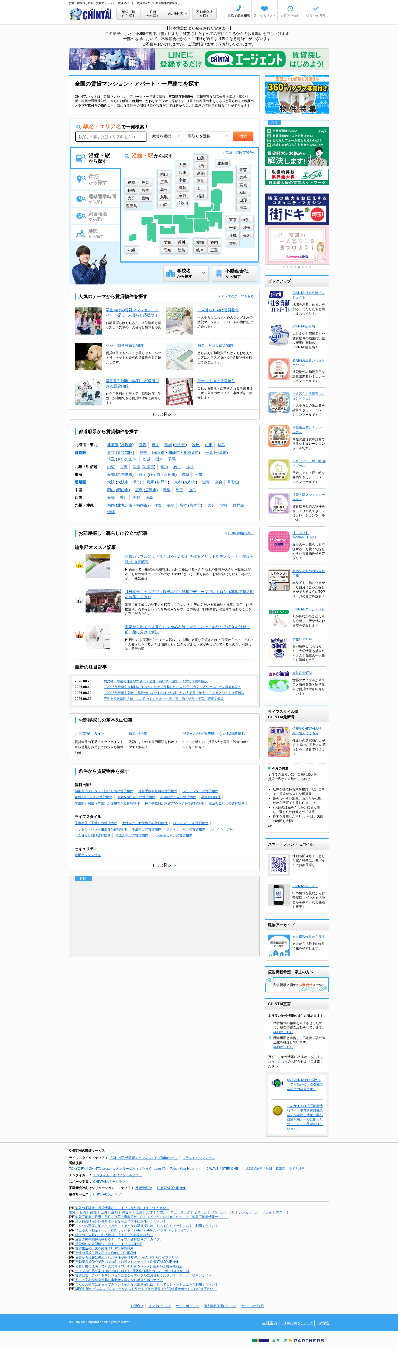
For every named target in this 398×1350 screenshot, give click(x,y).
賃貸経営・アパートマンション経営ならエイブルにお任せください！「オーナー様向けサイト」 (145, 1275)
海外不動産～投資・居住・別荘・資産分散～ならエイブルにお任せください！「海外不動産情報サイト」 (151, 1217)
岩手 (155, 445)
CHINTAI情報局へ (241, 533)
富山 (164, 466)
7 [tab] (306, 267)
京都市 (190, 482)
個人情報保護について (220, 1306)
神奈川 (145, 452)
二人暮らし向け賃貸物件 (92, 835)
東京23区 (125, 452)
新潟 (136, 466)
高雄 (93, 1212)
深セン (127, 1212)
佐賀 (158, 505)
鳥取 (179, 490)
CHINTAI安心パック (107, 1194)
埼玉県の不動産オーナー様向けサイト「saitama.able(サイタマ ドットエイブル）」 (136, 1230)
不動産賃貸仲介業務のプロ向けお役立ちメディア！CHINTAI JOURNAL (127, 1262)
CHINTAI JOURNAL (171, 1188)
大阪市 (123, 482)
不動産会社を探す (204, 14)
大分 (211, 505)
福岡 (111, 505)
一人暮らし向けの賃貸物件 (172, 835)
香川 (124, 497)
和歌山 (233, 482)
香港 (72, 1212)
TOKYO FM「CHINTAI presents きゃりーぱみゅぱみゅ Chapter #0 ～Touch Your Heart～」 (135, 1169)
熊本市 (195, 505)
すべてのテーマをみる (237, 296)
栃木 (159, 459)
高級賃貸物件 (211, 797)
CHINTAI (91, 14)
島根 (167, 490)
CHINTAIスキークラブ (109, 1182)
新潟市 (148, 466)
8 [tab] (310, 267)
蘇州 (114, 1212)
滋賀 (206, 482)
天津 (149, 1212)
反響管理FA (143, 1188)
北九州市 (124, 505)
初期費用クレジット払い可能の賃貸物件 (104, 791)
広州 (139, 1212)
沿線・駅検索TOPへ (240, 153)
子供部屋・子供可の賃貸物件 (96, 823)
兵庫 (150, 482)
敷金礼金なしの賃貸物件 (226, 803)
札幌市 (126, 445)
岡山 (111, 490)
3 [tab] (291, 267)
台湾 (83, 1212)
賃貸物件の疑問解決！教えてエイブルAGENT (108, 1244)
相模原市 (191, 452)
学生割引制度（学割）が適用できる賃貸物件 (107, 803)
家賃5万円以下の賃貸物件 (136, 797)
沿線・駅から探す (128, 14)
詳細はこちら (283, 1032)
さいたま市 (126, 459)
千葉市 (221, 452)
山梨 (111, 466)
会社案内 (269, 1323)
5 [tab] (299, 267)
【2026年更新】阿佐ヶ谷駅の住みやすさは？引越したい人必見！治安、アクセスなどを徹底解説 (174, 693)
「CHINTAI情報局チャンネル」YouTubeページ (143, 1158)
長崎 (170, 505)
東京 (111, 452)
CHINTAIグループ (297, 1323)
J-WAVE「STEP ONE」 (224, 1169)
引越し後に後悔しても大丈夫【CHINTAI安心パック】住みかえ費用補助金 (128, 1266)
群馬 (172, 459)
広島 (139, 490)
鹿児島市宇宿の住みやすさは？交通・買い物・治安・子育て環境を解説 (156, 681)
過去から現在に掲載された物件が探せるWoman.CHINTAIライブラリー (126, 1257)
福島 (221, 445)
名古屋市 (124, 474)
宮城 (168, 445)
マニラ (281, 1212)
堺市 (136, 482)
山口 (192, 490)
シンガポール (248, 1212)
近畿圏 (80, 482)
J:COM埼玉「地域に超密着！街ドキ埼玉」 (277, 1169)
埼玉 (111, 459)
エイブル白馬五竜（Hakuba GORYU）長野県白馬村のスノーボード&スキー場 (132, 1271)
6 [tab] (303, 267)
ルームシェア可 (221, 829)
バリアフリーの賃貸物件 (190, 823)
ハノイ (267, 1212)
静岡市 (154, 474)
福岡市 (142, 505)
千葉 (209, 452)
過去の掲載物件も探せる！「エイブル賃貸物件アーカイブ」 (119, 1239)
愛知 (111, 474)
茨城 (146, 459)
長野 (124, 466)
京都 (178, 482)
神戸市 (162, 482)
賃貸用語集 (138, 733)
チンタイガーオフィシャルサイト (117, 1175)
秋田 (196, 445)
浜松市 (169, 474)
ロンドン (217, 1212)
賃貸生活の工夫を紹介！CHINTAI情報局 (104, 1248)
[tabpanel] (297, 244)
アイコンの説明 (252, 1306)
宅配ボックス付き (88, 855)
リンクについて (159, 1306)
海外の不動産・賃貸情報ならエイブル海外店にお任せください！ (122, 1208)
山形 (209, 445)
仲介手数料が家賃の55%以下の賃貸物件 (174, 803)
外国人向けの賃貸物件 (132, 835)
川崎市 (174, 452)
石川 (177, 466)
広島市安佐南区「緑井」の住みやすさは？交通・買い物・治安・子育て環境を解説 (164, 699)
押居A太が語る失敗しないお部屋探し (213, 733)
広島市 (150, 490)
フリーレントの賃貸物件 (200, 791)
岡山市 (123, 490)
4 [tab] (295, 267)
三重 (198, 474)
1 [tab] (284, 267)
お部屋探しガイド (90, 733)
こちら (283, 1061)
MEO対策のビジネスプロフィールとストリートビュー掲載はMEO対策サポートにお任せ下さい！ (146, 1289)
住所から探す (152, 14)
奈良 (219, 482)
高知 (136, 497)
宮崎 (224, 505)
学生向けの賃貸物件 (146, 829)
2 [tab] (287, 267)
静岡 (142, 474)
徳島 (149, 497)
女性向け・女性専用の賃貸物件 (145, 823)
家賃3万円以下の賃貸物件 (93, 797)
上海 (104, 1212)
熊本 (183, 505)
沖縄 (111, 512)
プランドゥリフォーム (198, 1158)
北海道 (113, 445)
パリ (231, 1212)
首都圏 (80, 452)
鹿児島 (238, 505)
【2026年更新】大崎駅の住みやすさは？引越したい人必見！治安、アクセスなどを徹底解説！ (172, 687)
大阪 (111, 482)
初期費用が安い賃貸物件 (178, 797)
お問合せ (137, 1306)
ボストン (200, 1212)
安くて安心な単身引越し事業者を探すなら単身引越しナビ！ (119, 1280)
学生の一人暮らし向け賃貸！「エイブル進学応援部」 (114, 1235)
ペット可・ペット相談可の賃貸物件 (101, 829)
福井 (190, 466)
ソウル (162, 1212)
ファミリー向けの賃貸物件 (185, 829)
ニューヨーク (180, 1212)
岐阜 (186, 474)
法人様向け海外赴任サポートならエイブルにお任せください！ (120, 1221)
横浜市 (159, 452)
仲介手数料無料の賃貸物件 (157, 791)
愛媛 (111, 497)
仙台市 (180, 445)
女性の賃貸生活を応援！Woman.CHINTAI (105, 1253)
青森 (142, 445)
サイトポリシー (187, 1306)
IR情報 (323, 1323)
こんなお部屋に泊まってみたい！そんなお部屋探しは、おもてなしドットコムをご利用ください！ (146, 1226)
